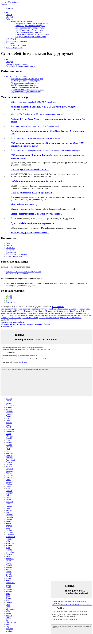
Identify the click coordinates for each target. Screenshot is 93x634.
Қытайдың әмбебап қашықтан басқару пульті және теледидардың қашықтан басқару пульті (43, 312)
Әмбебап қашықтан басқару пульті (30, 32)
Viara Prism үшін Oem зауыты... (27, 204)
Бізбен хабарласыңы (14, 48)
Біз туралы (10, 43)
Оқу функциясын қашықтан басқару (31, 37)
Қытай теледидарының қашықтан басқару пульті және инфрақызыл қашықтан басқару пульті (45, 314)
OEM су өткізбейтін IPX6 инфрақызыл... (32, 192)
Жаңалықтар (11, 39)
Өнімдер (9, 19)
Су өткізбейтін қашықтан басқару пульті (32, 34)
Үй (7, 12)
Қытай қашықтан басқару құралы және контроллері (60, 318)
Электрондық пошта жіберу (12, 322)
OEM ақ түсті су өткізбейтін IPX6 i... (30, 169)
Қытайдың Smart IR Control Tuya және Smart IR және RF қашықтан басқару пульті (35, 311)
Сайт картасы (58, 307)
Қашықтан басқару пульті (21, 21)
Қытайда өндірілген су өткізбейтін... (30, 232)
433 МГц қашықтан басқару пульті (30, 30)
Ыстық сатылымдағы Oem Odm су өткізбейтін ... (36, 213)
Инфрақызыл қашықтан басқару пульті (32, 23)
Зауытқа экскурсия (18, 45)
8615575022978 (7, 326)
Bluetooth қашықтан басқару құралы (30, 26)
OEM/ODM (10, 17)
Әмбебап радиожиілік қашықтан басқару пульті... (37, 181)
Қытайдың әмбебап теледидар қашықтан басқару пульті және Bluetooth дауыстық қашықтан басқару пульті (45, 309)
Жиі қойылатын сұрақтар (16, 41)
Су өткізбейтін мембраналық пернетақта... (33, 223)
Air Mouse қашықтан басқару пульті (30, 28)
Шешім (9, 15)
